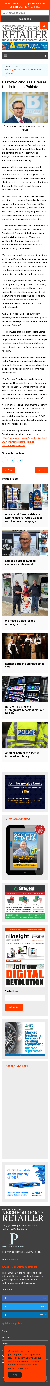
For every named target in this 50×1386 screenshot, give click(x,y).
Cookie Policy (23, 1368)
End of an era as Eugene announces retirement (20, 562)
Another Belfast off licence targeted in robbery (22, 754)
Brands (5, 1343)
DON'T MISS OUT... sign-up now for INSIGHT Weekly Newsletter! (25, 5)
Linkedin (20, 460)
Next (40, 470)
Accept (15, 1374)
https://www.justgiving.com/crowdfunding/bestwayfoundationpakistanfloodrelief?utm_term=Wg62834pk (24, 442)
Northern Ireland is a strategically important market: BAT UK (24, 710)
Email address (11, 991)
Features (6, 1337)
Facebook (5, 460)
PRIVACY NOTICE (10, 1259)
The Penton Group (18, 1229)
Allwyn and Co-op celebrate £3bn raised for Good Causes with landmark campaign (23, 518)
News (4, 1331)
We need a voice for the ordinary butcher (20, 622)
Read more (7, 1289)
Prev (10, 470)
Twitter (12, 460)
